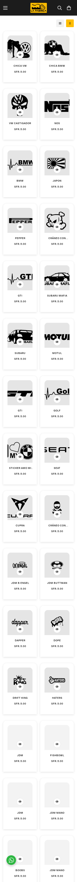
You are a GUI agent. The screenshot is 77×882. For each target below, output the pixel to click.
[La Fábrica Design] (39, 8)
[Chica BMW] (57, 47)
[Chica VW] (20, 47)
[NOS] (57, 105)
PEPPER (20, 238)
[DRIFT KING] (20, 680)
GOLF (57, 410)
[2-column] (70, 23)
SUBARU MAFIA (57, 295)
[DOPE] (57, 622)
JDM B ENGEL (20, 582)
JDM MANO (57, 812)
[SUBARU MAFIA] (57, 277)
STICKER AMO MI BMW (20, 468)
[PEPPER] (20, 220)
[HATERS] (57, 680)
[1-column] (60, 23)
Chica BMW (57, 65)
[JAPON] (57, 162)
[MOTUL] (57, 335)
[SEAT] (57, 450)
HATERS (57, 697)
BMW (20, 180)
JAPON (57, 180)
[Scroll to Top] (69, 859)
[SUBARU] (20, 335)
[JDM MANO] (57, 794)
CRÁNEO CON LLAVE (57, 525)
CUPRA (20, 525)
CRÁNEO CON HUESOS (57, 238)
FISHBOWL (57, 755)
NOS (57, 123)
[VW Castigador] (20, 105)
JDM (20, 755)
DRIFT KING (20, 697)
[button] (69, 8)
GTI (20, 295)
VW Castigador (20, 123)
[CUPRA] (20, 507)
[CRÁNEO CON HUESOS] (57, 220)
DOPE (57, 640)
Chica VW (20, 65)
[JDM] (20, 737)
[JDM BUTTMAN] (57, 565)
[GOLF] (57, 392)
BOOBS (20, 870)
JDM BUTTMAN (57, 582)
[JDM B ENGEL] (20, 565)
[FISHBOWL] (57, 737)
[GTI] (20, 277)
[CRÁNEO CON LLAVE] (57, 507)
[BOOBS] (20, 852)
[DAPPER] (20, 622)
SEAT (57, 468)
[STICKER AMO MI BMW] (20, 450)
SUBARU (20, 353)
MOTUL (57, 353)
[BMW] (20, 162)
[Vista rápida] (20, 54)
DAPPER (20, 640)
